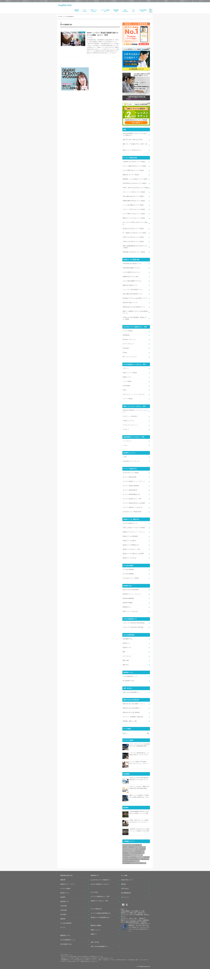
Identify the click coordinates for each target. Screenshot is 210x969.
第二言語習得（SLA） (129, 680)
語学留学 (62, 897)
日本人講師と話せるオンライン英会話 (133, 196)
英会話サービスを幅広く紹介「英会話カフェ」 (134, 913)
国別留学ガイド (127, 607)
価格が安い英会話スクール (130, 285)
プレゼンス (126, 429)
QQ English (126, 348)
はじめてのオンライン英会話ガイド (100, 879)
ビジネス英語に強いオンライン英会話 (133, 170)
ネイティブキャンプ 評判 (134, 859)
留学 (61, 0)
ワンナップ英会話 (128, 398)
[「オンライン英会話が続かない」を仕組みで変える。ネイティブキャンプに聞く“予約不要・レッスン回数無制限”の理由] (125, 756)
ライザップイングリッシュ (130, 425)
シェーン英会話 (127, 381)
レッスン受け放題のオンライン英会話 (133, 205)
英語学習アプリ (79, 0)
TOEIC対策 (96, 0)
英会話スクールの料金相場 (130, 536)
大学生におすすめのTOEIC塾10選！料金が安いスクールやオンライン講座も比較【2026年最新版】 (139, 779)
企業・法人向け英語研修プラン (131, 692)
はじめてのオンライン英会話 (131, 472)
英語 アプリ (125, 859)
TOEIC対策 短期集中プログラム (131, 268)
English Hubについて (127, 879)
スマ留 (124, 456)
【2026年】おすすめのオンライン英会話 (134, 161)
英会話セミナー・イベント (67, 884)
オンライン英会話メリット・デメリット (134, 481)
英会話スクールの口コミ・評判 (131, 549)
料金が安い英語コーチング (130, 302)
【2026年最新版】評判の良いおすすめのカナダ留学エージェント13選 (139, 812)
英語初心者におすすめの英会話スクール (134, 307)
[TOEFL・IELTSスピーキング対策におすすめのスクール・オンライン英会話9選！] (125, 823)
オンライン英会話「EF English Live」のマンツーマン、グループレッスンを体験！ (139, 762)
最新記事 (77, 10)
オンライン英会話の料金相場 (131, 485)
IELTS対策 (131, 0)
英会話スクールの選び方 (129, 540)
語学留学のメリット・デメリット (132, 594)
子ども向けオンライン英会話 (131, 578)
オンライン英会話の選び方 (130, 490)
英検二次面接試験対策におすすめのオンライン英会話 (135, 246)
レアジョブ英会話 (128, 330)
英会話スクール (26, 0)
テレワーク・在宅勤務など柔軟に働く (133, 716)
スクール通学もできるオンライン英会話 (134, 213)
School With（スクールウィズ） (131, 461)
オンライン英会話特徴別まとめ (131, 494)
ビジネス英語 (138, 845)
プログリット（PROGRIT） (130, 416)
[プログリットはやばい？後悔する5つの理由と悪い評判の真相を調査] (125, 789)
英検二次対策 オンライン (139, 849)
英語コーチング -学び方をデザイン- (132, 150)
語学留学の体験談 (128, 602)
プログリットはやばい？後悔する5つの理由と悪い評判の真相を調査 (139, 787)
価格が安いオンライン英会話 (131, 174)
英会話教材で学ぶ (128, 638)
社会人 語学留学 (141, 847)
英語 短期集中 (131, 845)
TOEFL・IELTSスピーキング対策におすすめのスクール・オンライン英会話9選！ (139, 821)
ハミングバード (127, 441)
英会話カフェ (126, 643)
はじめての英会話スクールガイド (100, 884)
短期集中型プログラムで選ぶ (131, 276)
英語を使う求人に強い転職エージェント (134, 703)
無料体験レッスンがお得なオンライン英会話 (135, 179)
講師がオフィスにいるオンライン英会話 (134, 218)
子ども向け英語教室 (128, 573)
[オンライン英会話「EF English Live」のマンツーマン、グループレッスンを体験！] (125, 765)
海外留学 (139, 857)
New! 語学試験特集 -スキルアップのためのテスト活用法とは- (135, 134)
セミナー (85, 10)
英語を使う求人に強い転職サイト (132, 708)
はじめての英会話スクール (130, 523)
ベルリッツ (126, 368)
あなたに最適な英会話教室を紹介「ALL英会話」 (134, 922)
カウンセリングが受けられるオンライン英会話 (135, 223)
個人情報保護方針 (126, 893)
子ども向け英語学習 (65, 923)
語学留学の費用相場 (128, 598)
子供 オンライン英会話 (128, 863)
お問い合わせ (125, 888)
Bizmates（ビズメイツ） (129, 339)
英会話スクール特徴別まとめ (131, 545)
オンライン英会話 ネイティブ (129, 857)
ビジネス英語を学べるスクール (131, 272)
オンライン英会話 (43, 0)
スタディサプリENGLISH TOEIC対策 (133, 627)
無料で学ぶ (126, 664)
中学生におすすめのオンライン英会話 (133, 237)
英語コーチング (145, 857)
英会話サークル (127, 647)
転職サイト (94, 934)
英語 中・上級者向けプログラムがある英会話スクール (135, 312)
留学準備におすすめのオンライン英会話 (134, 252)
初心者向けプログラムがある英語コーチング (135, 298)
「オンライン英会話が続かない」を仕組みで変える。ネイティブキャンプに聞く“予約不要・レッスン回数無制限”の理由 (139, 754)
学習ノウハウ (94, 10)
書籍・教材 (126, 660)
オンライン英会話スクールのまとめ (132, 507)
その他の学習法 (142, 10)
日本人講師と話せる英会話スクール (132, 294)
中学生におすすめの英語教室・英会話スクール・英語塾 (135, 318)
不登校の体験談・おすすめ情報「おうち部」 (133, 911)
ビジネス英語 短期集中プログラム (132, 281)
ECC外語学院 (126, 385)
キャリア (201, 0)
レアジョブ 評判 (145, 859)
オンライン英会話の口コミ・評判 (132, 498)
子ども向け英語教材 (128, 569)
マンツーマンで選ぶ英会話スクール (132, 289)
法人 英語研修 (143, 863)
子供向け (166, 0)
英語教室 (140, 855)
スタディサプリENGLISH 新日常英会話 (133, 623)
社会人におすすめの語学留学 (131, 589)
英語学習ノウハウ (183, 0)
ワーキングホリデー (127, 861)
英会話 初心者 (134, 855)
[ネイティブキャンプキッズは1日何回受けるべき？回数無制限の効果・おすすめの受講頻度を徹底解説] (125, 747)
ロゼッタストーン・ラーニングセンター (134, 394)
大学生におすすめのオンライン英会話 (133, 241)
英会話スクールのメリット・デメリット (134, 532)
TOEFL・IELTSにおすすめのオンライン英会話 (135, 187)
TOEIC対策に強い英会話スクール (132, 263)
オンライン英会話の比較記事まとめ (100, 913)
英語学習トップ (9, 0)
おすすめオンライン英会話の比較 (132, 511)
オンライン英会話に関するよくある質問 (134, 503)
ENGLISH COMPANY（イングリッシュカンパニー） (135, 411)
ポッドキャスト (127, 656)
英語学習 (125, 845)
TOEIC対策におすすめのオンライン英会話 (134, 183)
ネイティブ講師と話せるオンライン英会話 (134, 166)
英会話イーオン (127, 377)
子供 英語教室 (136, 861)
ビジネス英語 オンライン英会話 (130, 847)
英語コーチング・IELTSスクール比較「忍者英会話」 (135, 920)
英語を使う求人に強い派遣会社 (131, 712)
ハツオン (125, 445)
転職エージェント (96, 929)
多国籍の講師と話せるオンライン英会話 (134, 200)
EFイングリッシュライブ (130, 356)
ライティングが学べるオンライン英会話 (134, 209)
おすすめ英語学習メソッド (130, 676)
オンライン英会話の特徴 (129, 477)
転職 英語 (136, 863)
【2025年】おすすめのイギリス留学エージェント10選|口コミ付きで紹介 (139, 830)
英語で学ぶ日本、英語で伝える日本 (132, 139)
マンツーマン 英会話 (139, 851)
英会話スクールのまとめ (129, 558)
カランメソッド (126, 855)
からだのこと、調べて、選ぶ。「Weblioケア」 (134, 918)
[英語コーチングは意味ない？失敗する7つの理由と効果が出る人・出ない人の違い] (125, 798)
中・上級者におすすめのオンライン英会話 (134, 232)
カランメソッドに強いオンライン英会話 (134, 192)
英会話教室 (116, 10)
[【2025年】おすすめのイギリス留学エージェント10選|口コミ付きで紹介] (125, 832)
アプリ (133, 10)
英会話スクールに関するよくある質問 (133, 553)
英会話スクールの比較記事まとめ (100, 917)
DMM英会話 (126, 335)
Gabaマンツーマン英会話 (130, 372)
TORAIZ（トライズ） (129, 420)
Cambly (125, 352)
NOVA (124, 390)
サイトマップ (125, 897)
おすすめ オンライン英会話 (138, 853)
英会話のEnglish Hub (145, 966)
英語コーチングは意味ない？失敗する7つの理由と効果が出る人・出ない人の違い (139, 796)
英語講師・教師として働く (130, 721)
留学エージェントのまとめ (130, 611)
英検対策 (149, 0)
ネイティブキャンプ (128, 343)
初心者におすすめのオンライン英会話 (133, 228)
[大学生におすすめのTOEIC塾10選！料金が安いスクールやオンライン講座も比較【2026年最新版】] (125, 781)
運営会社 (123, 884)
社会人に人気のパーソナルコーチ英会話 (134, 527)
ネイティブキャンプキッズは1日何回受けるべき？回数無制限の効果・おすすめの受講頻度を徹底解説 (139, 745)
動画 (124, 651)
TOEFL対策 (113, 0)
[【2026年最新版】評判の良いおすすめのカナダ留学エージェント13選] (125, 814)
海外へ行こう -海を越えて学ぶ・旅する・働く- (135, 144)
